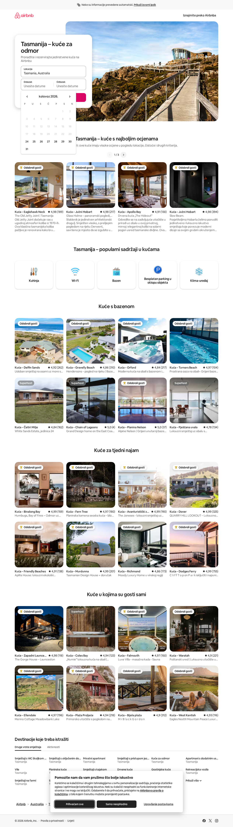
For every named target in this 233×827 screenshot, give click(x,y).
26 (41, 141)
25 (34, 141)
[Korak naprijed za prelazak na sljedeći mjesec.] (70, 96)
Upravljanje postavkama (158, 804)
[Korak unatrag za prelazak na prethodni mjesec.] (27, 96)
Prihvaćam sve (74, 804)
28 (55, 141)
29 (62, 141)
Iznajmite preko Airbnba (199, 15)
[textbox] (37, 86)
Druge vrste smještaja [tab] (28, 747)
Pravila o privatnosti (52, 820)
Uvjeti (70, 820)
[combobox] (53, 73)
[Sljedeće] (123, 155)
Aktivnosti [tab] (53, 747)
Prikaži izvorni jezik (145, 4)
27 (48, 141)
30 (70, 141)
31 (27, 149)
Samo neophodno (116, 804)
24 (26, 141)
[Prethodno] (110, 155)
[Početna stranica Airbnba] (24, 15)
